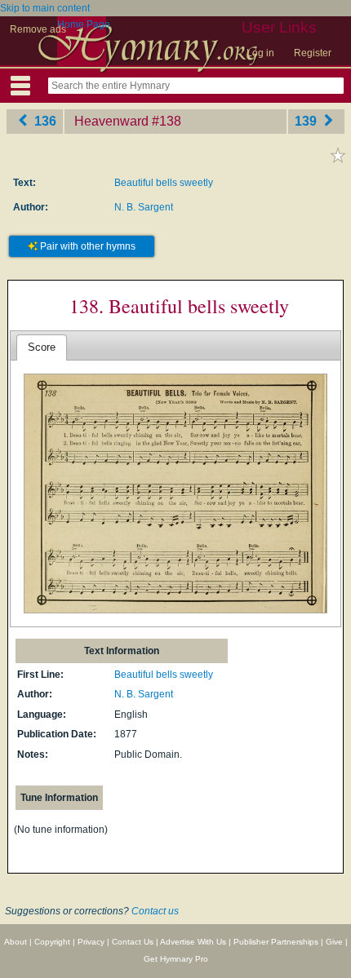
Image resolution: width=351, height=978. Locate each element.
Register (312, 53)
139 (307, 121)
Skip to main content (45, 8)
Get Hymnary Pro (176, 958)
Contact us (155, 911)
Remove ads (38, 29)
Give (334, 941)
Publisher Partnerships (275, 941)
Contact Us (132, 941)
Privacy (91, 941)
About (15, 941)
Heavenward (111, 121)
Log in (260, 53)
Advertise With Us (193, 941)
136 (43, 121)
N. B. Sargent (143, 207)
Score (42, 347)
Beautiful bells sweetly (163, 182)
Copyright (52, 941)
